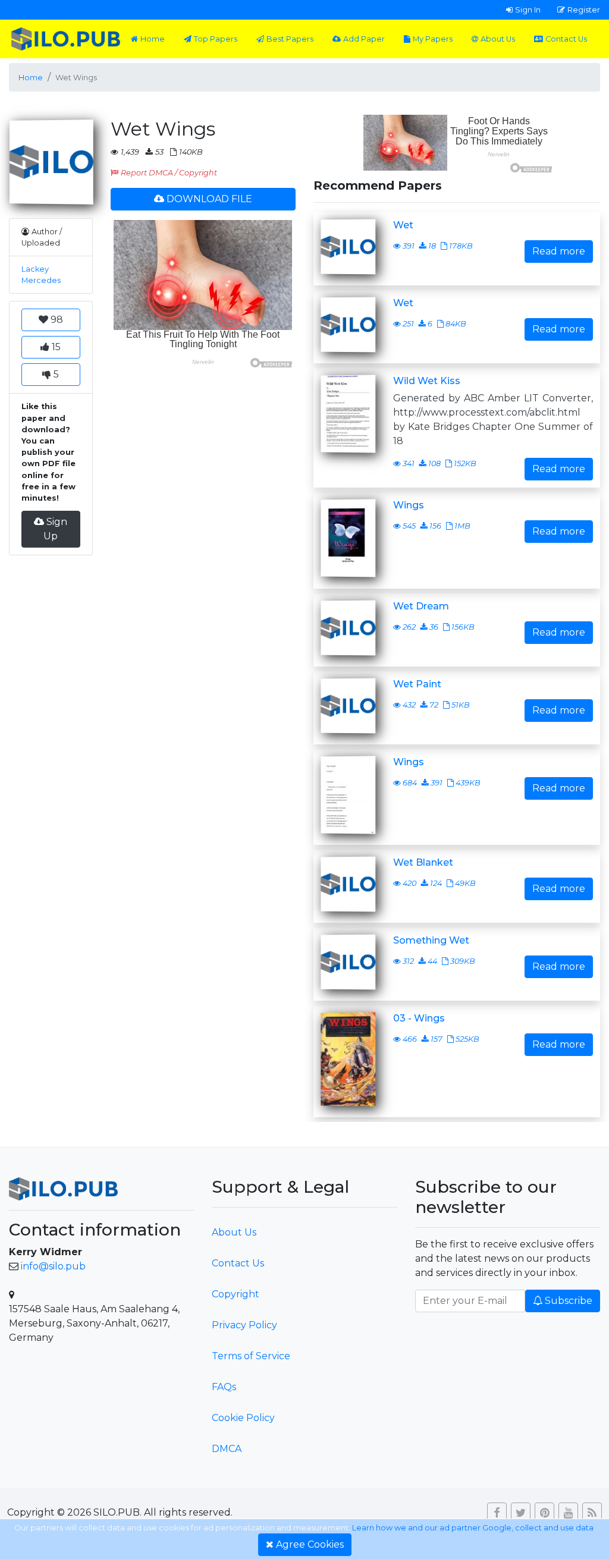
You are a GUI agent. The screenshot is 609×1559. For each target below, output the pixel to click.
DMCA (226, 1448)
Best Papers (289, 38)
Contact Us (566, 38)
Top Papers (215, 38)
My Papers (433, 38)
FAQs (224, 1387)
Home (152, 38)
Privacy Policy (244, 1325)
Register (583, 9)
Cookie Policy (243, 1417)
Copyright (235, 1294)
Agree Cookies (310, 1544)
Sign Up (55, 529)
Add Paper (364, 38)
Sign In (528, 9)
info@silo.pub (53, 1266)
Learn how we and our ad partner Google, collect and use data (473, 1527)
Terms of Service (251, 1356)
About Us (498, 38)
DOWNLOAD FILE (209, 199)
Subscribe (568, 1300)
